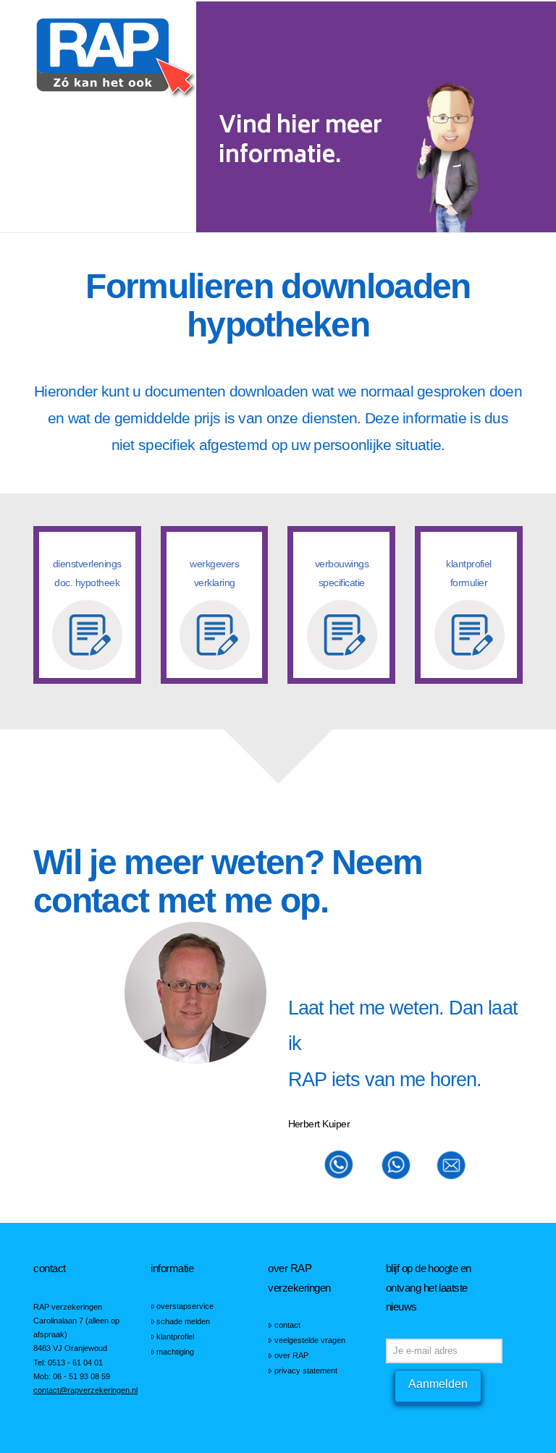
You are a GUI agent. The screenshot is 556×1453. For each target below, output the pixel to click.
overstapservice (185, 1306)
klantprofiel (175, 1336)
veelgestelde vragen (309, 1340)
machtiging (175, 1351)
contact (287, 1325)
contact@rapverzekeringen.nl (85, 1390)
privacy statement (305, 1370)
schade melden (183, 1321)
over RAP (291, 1355)
